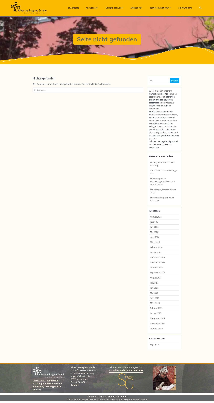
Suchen (174, 80)
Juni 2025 (154, 288)
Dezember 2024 (157, 318)
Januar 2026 (155, 252)
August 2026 (156, 216)
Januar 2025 (155, 313)
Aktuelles (91, 8)
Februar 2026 (156, 247)
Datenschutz (39, 380)
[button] (200, 8)
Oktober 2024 (156, 328)
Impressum (52, 380)
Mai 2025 (154, 293)
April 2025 (154, 298)
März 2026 (155, 242)
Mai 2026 (154, 232)
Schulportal (185, 8)
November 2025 (157, 262)
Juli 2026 (154, 222)
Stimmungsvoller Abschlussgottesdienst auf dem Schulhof (162, 181)
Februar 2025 (156, 308)
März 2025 (155, 303)
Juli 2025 (154, 282)
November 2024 (157, 323)
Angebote (136, 8)
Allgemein (154, 344)
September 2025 (157, 272)
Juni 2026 (154, 227)
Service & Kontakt (159, 8)
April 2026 (154, 237)
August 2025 (156, 277)
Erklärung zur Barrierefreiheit (47, 383)
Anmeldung (38, 386)
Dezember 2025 (157, 257)
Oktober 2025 (156, 267)
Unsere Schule (113, 8)
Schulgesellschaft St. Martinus (128, 370)
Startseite (73, 8)
